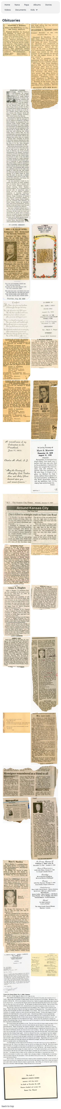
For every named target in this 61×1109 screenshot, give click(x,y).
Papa (26, 4)
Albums (37, 4)
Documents (20, 9)
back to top (8, 1106)
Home (7, 4)
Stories (48, 4)
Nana (17, 4)
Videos (8, 9)
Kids (33, 9)
